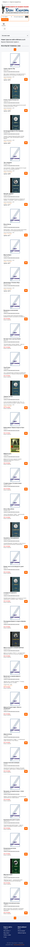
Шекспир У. (7, 70)
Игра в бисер (7, 224)
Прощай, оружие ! (9, 193)
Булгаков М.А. (7, 284)
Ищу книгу (6, 933)
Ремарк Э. (6, 594)
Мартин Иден (7, 254)
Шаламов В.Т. (7, 849)
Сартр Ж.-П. (7, 101)
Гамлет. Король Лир (9, 68)
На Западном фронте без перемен (13, 131)
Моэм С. (6, 764)
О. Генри (6, 735)
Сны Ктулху (7, 367)
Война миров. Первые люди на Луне (14, 427)
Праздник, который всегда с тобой (14, 791)
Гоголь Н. (6, 876)
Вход (19, 928)
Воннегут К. (7, 398)
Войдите (5, 2)
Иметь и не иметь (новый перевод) (14, 647)
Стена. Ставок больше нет (11, 99)
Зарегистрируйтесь (15, 2)
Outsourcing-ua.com (19, 944)
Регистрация (21, 930)
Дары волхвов (8, 734)
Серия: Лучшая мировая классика (11, 71)
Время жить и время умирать (12, 676)
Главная (6, 928)
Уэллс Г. (6, 429)
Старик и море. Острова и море (13, 483)
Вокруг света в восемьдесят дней (13, 566)
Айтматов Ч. (7, 821)
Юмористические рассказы (12, 903)
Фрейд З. (6, 311)
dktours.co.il (20, 39)
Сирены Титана (8, 396)
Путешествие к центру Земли (12, 338)
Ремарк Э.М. (7, 132)
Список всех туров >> (12, 42)
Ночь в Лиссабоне (9, 509)
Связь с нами (7, 935)
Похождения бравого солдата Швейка (15, 621)
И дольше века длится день (12, 819)
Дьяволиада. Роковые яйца (12, 282)
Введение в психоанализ (11, 310)
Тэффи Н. (6, 904)
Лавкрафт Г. (7, 368)
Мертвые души (8, 874)
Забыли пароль (22, 933)
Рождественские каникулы (11, 762)
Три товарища (8, 162)
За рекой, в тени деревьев (11, 538)
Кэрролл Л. (7, 709)
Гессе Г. (6, 225)
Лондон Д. (6, 256)
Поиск (5, 19)
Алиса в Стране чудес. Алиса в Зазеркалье (12, 708)
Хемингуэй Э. (7, 195)
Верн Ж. (6, 340)
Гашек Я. (6, 622)
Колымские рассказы (10, 848)
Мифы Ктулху (7, 453)
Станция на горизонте (10, 592)
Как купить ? (7, 930)
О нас (5, 937)
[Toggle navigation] (5, 28)
